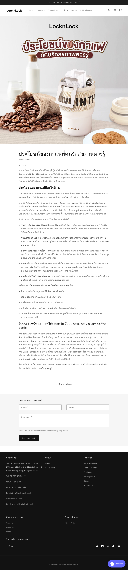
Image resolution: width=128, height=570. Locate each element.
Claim (8, 532)
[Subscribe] (48, 546)
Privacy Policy (69, 523)
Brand (47, 463)
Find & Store (50, 468)
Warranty (10, 527)
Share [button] (24, 165)
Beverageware (89, 476)
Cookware (88, 472)
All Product (88, 485)
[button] (40, 10)
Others (86, 481)
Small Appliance (90, 463)
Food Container (90, 468)
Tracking (9, 523)
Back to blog (65, 384)
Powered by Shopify (73, 564)
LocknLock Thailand (60, 564)
